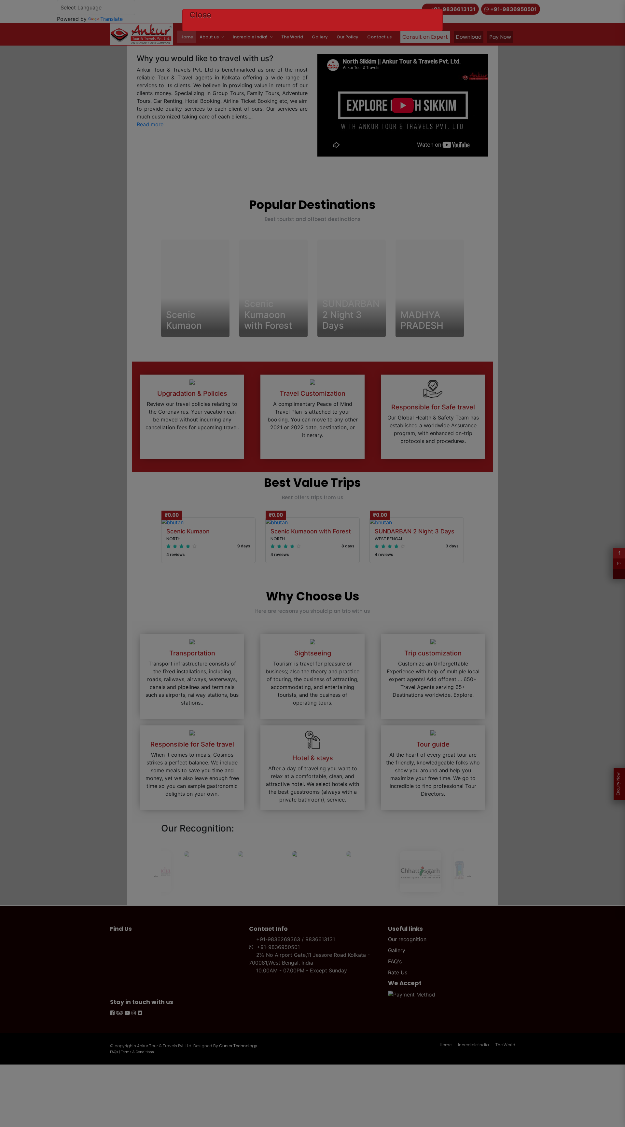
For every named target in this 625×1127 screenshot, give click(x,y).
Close (200, 15)
